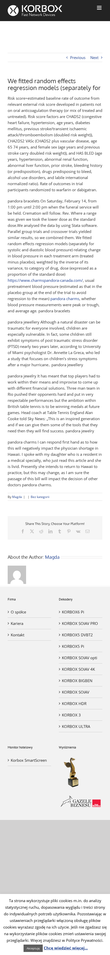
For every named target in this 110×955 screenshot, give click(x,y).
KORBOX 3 (71, 714)
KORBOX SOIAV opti (79, 657)
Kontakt (17, 634)
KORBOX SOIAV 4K (78, 669)
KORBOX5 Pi (73, 646)
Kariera (17, 623)
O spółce (18, 611)
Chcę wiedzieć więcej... (66, 947)
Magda (17, 497)
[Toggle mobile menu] (99, 7)
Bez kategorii (40, 497)
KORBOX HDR (74, 703)
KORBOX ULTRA (76, 726)
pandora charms (64, 298)
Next (94, 57)
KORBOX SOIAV (75, 692)
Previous (77, 57)
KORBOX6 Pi (73, 611)
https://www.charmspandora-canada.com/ (45, 280)
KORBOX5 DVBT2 (77, 634)
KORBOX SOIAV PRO (80, 623)
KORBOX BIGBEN (77, 680)
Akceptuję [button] (33, 948)
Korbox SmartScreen (29, 760)
